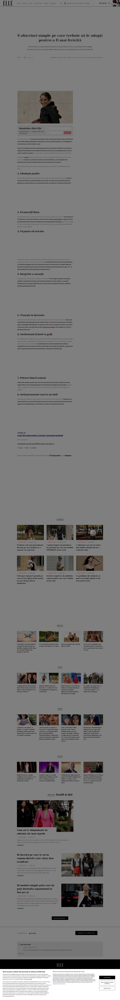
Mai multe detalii (28, 979)
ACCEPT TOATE (107, 977)
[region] (60, 984)
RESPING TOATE (107, 988)
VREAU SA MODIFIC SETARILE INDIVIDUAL (107, 983)
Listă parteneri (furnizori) (59, 983)
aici (25, 989)
